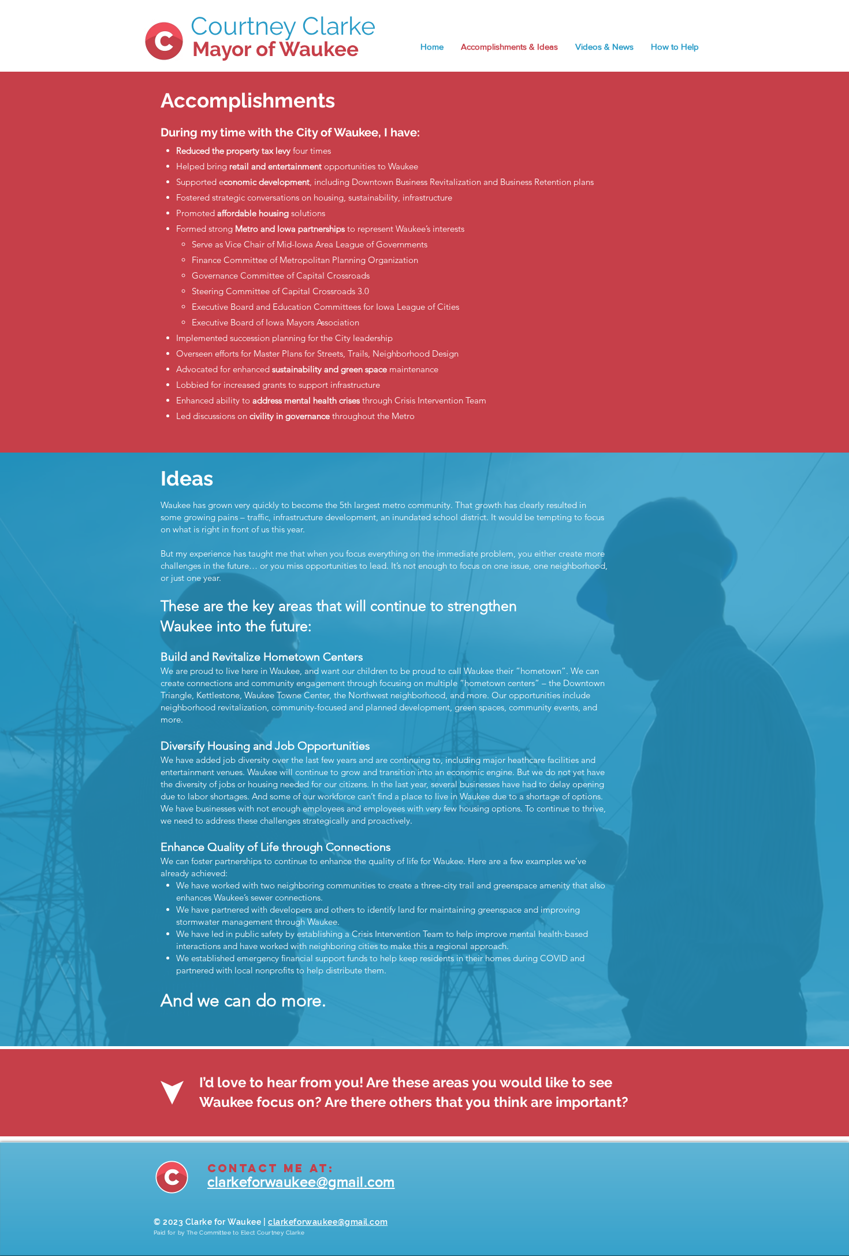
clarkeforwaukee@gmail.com (328, 1222)
